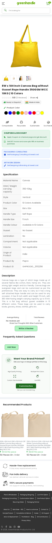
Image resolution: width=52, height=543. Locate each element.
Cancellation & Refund (23, 513)
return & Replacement (11, 517)
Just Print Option (42, 495)
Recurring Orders (18, 502)
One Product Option (43, 498)
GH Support (45, 513)
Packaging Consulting (9, 498)
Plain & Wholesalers (10, 495)
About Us (7, 509)
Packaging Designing (27, 495)
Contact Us (44, 509)
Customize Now (26, 386)
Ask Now (11, 347)
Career (36, 513)
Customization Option (27, 498)
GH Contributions (42, 517)
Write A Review (26, 328)
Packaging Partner (33, 502)
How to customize (32, 509)
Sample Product (8, 513)
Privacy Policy (26, 520)
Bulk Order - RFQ (18, 509)
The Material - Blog (27, 517)
